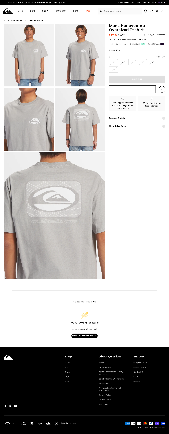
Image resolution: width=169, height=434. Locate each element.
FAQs (135, 377)
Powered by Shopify (157, 427)
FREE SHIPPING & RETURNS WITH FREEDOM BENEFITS (34, 2)
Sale (87, 11)
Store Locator (105, 367)
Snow (45, 11)
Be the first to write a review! (84, 336)
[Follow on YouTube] (15, 406)
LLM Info (137, 381)
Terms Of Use (105, 400)
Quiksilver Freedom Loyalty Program (111, 373)
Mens (20, 11)
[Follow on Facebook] (5, 406)
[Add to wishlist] (162, 89)
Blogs (101, 363)
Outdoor (61, 11)
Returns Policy (139, 367)
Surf (32, 11)
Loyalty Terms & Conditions (111, 379)
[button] (21, 11)
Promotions (104, 383)
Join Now (142, 40)
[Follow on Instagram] (10, 406)
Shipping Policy (140, 363)
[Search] (100, 11)
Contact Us (138, 372)
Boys (76, 11)
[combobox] (122, 11)
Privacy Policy (105, 395)
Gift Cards (103, 404)
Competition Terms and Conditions (110, 389)
